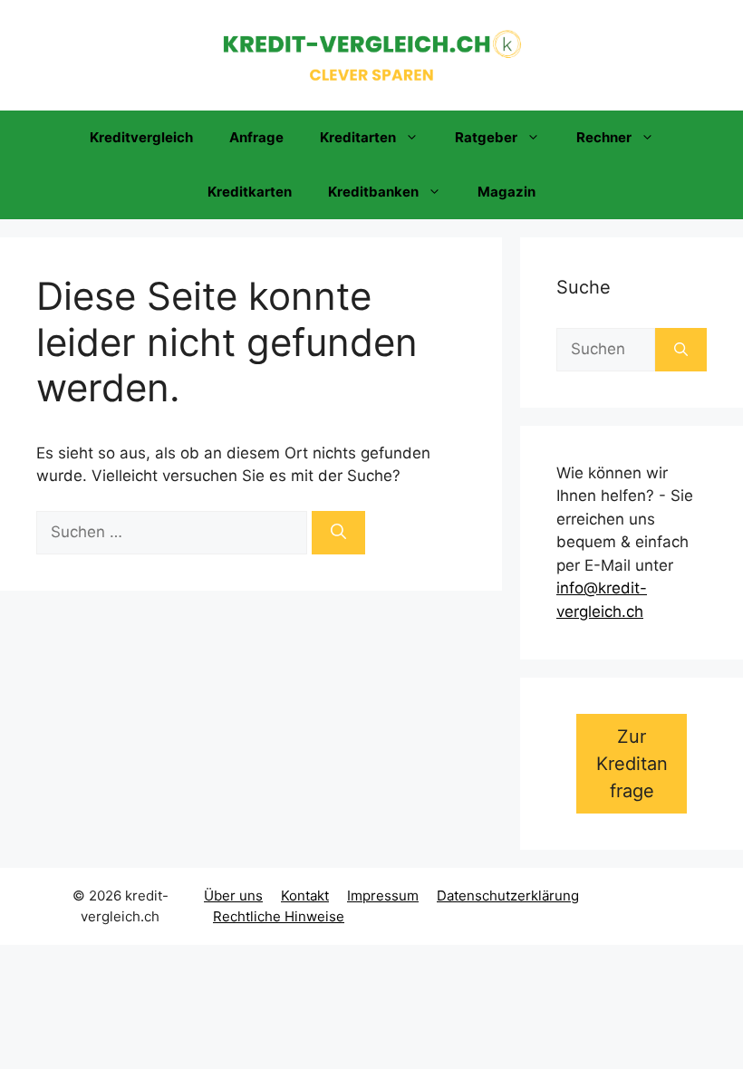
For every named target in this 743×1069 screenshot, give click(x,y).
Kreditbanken (373, 191)
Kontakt (305, 895)
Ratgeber (486, 137)
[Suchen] (338, 532)
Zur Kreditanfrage (632, 764)
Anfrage (256, 137)
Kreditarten (358, 137)
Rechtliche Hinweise (278, 916)
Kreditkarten (249, 191)
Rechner (604, 137)
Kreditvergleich (141, 137)
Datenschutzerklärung (508, 895)
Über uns (233, 895)
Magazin (507, 191)
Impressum (383, 895)
